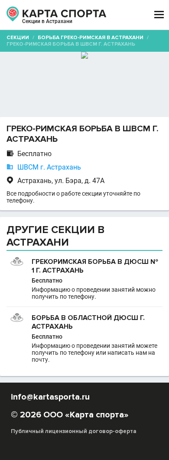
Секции (17, 37)
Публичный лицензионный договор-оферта (73, 431)
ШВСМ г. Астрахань (49, 167)
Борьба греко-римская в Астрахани (90, 37)
